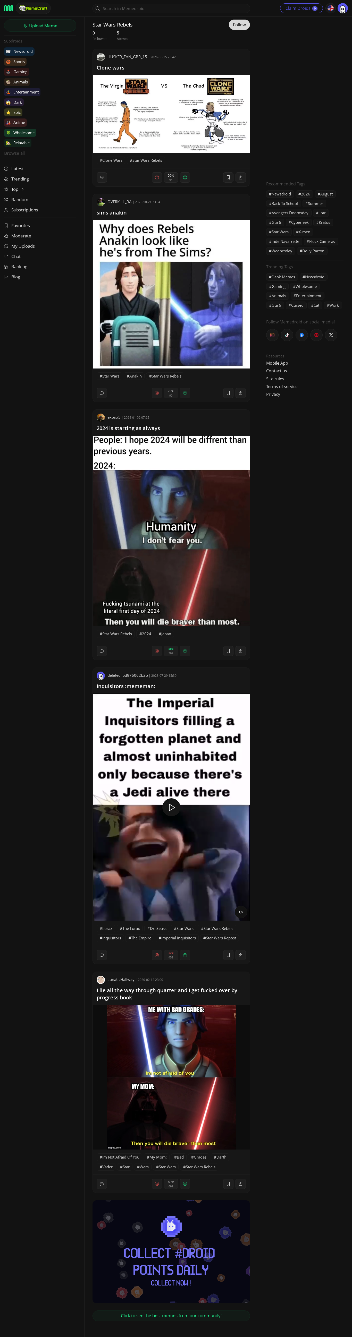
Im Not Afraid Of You (120, 1157)
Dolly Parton (313, 250)
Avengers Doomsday (290, 212)
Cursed (297, 305)
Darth (221, 1157)
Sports (15, 61)
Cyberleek (300, 222)
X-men (304, 231)
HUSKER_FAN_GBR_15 (127, 56)
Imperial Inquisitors (178, 937)
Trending (20, 179)
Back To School (285, 203)
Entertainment (22, 92)
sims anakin (112, 212)
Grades (200, 1157)
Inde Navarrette (285, 241)
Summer (315, 203)
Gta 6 (276, 222)
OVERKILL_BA (119, 201)
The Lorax (131, 928)
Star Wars (110, 376)
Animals (17, 81)
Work (334, 305)
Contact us (276, 371)
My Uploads (23, 246)
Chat (16, 256)
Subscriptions (24, 210)
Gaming (16, 71)
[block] (241, 177)
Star (126, 1166)
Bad (180, 1157)
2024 (146, 633)
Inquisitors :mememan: (126, 686)
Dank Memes (283, 276)
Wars (144, 1166)
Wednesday (282, 250)
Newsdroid (19, 51)
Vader (107, 1166)
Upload (42, 26)
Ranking (19, 266)
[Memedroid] (8, 8)
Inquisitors (111, 937)
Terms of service (282, 386)
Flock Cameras (322, 241)
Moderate (21, 236)
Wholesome (20, 132)
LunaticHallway (121, 979)
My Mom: (158, 1157)
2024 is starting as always (128, 428)
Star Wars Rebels (147, 160)
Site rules (275, 379)
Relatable (18, 142)
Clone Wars (112, 160)
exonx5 (114, 417)
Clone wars (110, 67)
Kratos (324, 222)
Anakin (135, 376)
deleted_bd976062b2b (127, 675)
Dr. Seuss (158, 928)
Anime (15, 122)
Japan (166, 633)
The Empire (141, 937)
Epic (13, 112)
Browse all (14, 153)
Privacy (273, 394)
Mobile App (277, 363)
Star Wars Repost (221, 937)
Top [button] (15, 189)
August (326, 193)
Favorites (20, 225)
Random (19, 199)
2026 (305, 193)
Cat (316, 305)
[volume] (241, 912)
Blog (15, 277)
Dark (14, 102)
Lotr (322, 212)
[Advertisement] (304, 96)
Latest (17, 169)
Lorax (107, 928)
